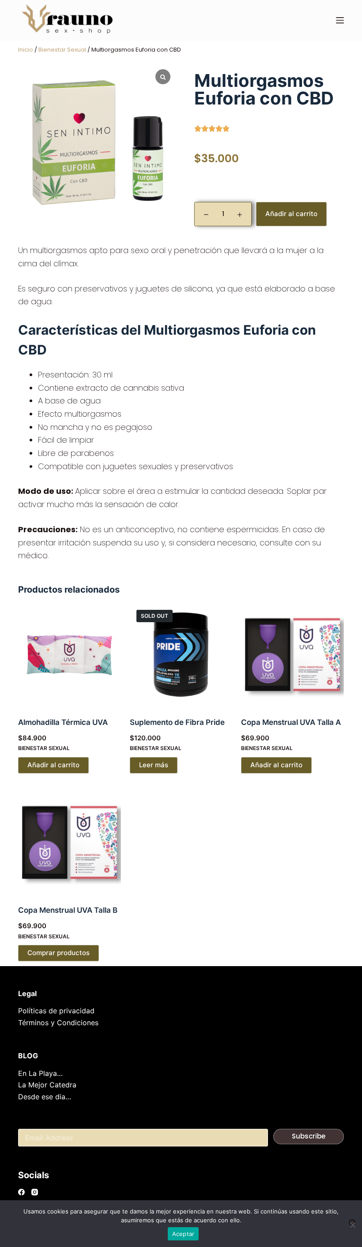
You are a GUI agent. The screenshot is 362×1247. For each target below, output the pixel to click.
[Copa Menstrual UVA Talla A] (292, 654)
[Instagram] (34, 1192)
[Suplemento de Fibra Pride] (181, 654)
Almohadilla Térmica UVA (63, 722)
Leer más (153, 765)
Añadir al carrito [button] (53, 765)
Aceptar (183, 1233)
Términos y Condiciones (58, 1022)
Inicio (25, 49)
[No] (352, 1222)
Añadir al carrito (291, 213)
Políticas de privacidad (56, 1010)
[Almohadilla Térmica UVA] (69, 654)
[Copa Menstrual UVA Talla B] (69, 842)
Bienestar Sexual (62, 49)
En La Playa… (40, 1073)
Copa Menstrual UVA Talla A (291, 722)
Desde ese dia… (44, 1096)
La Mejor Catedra (47, 1084)
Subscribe (308, 1136)
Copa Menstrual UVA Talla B (67, 910)
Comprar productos (58, 952)
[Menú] (340, 20)
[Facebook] (21, 1192)
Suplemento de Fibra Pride (177, 722)
